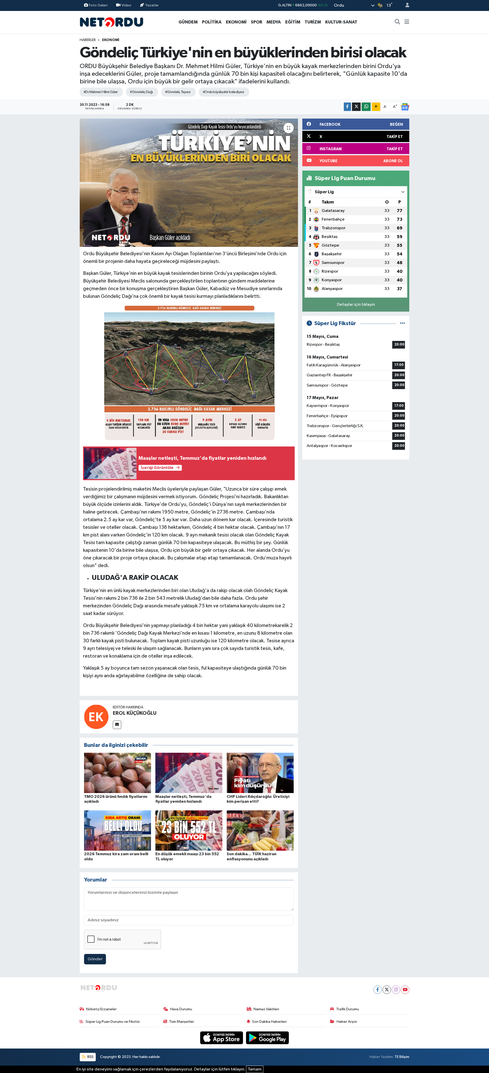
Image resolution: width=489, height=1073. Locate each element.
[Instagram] (396, 990)
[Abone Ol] (405, 106)
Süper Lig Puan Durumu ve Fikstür (113, 1022)
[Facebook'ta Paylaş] (347, 107)
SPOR (256, 22)
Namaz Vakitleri (266, 1009)
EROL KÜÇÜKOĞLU (134, 713)
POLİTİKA (212, 22)
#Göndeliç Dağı (141, 92)
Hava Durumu (181, 1009)
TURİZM (313, 22)
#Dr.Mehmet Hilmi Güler (101, 92)
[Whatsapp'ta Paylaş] (366, 107)
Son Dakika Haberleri (269, 1022)
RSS (90, 1057)
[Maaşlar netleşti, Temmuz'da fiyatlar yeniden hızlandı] (188, 773)
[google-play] (267, 1038)
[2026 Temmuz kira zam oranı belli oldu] (117, 830)
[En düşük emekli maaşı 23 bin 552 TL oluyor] (188, 830)
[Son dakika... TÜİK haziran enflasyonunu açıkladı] (260, 830)
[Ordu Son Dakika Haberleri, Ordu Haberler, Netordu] (111, 22)
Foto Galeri (98, 5)
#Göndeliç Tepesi (178, 92)
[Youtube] (405, 990)
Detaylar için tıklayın (356, 304)
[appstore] (222, 1038)
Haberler (88, 40)
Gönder (95, 959)
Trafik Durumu (347, 1009)
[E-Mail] (117, 725)
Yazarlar (152, 5)
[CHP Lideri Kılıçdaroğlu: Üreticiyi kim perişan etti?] (260, 773)
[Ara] (397, 22)
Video (126, 5)
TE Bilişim (402, 1057)
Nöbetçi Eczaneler (101, 1009)
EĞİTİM (292, 22)
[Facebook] (377, 990)
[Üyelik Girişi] (405, 5)
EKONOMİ (236, 22)
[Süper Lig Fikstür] (402, 323)
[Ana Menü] (406, 22)
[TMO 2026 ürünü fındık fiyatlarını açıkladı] (117, 773)
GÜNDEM (188, 22)
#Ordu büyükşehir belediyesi (223, 92)
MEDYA (273, 22)
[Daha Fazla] (376, 107)
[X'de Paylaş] (356, 107)
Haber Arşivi (347, 1022)
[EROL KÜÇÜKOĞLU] (96, 716)
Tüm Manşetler (181, 1022)
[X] (387, 990)
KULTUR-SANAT (341, 22)
